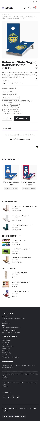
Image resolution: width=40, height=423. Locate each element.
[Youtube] (36, 1)
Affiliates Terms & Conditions (10, 357)
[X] (30, 1)
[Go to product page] (11, 172)
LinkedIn (36, 68)
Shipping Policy (6, 353)
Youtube (18, 397)
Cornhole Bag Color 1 (9, 88)
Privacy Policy (6, 348)
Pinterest (36, 75)
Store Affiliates (6, 355)
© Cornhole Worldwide (8, 408)
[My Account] (25, 8)
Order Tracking (6, 340)
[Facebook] (27, 1)
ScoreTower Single (12, 109)
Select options (12, 188)
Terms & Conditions (7, 346)
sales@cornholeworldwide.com (11, 327)
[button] (3, 8)
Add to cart (23, 118)
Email (36, 78)
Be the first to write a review (20, 139)
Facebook (36, 62)
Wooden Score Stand (13, 111)
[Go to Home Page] (2, 14)
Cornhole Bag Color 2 (9, 94)
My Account (5, 342)
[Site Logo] (9, 8)
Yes (8, 103)
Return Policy (6, 351)
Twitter (36, 65)
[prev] (31, 62)
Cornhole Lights (11, 107)
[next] (34, 62)
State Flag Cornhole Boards (14, 83)
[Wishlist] (29, 8)
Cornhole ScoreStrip (12, 113)
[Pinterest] (33, 1)
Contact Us (5, 344)
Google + (36, 72)
